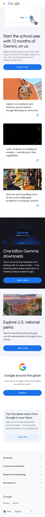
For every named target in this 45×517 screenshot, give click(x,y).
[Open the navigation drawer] (4, 3)
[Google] (14, 3)
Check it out (22, 67)
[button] (36, 23)
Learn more (22, 280)
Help (9, 511)
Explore (22, 393)
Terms (15, 503)
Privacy (6, 503)
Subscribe (22, 437)
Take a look (22, 348)
